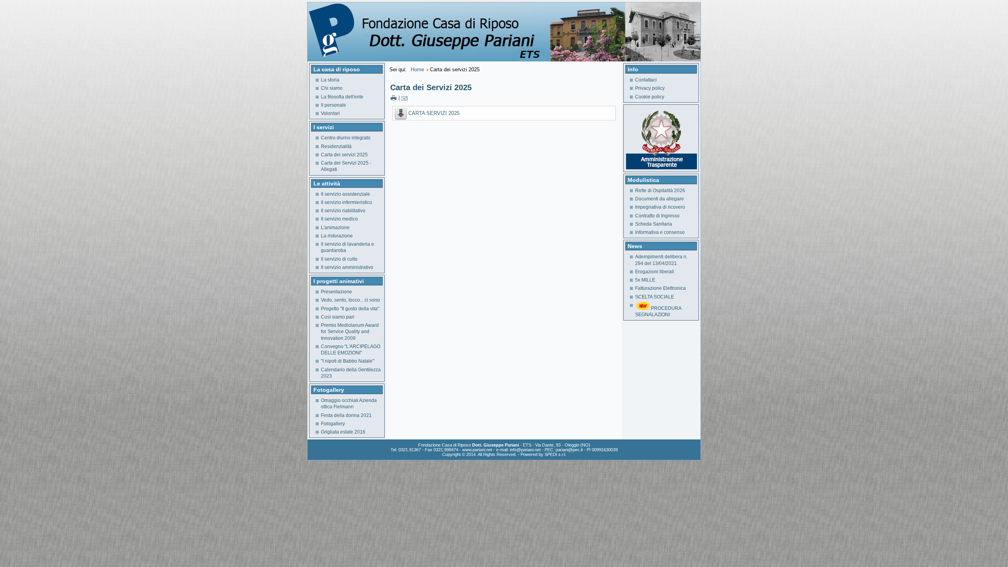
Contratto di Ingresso (657, 216)
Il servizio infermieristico (346, 202)
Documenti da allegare (659, 199)
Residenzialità (336, 146)
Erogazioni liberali (654, 271)
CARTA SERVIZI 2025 (434, 113)
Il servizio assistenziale (345, 194)
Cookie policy (649, 97)
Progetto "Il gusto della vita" (350, 308)
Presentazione (336, 292)
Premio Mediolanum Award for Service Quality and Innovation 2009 (350, 331)
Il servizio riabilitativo (343, 210)
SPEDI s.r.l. (555, 454)
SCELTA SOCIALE (654, 297)
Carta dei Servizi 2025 (431, 87)
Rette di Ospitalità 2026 (660, 190)
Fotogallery (333, 423)
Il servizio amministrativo (347, 267)
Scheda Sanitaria (653, 224)
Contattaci (646, 80)
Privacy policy (650, 88)
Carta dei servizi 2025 (344, 155)
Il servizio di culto (339, 259)
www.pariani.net (477, 449)
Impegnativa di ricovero (660, 207)
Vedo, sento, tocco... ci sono (350, 300)
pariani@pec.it (569, 449)
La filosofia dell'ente (342, 97)
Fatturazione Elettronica (660, 288)
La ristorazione (337, 236)
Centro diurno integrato (346, 138)
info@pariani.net (525, 449)
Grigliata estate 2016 (343, 432)
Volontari (330, 113)
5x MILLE (645, 280)
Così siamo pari (337, 317)
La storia (330, 80)
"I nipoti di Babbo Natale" (347, 361)
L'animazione (335, 227)
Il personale (333, 105)
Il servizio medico (339, 219)
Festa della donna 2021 (346, 415)
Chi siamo (332, 88)
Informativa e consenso (660, 232)
